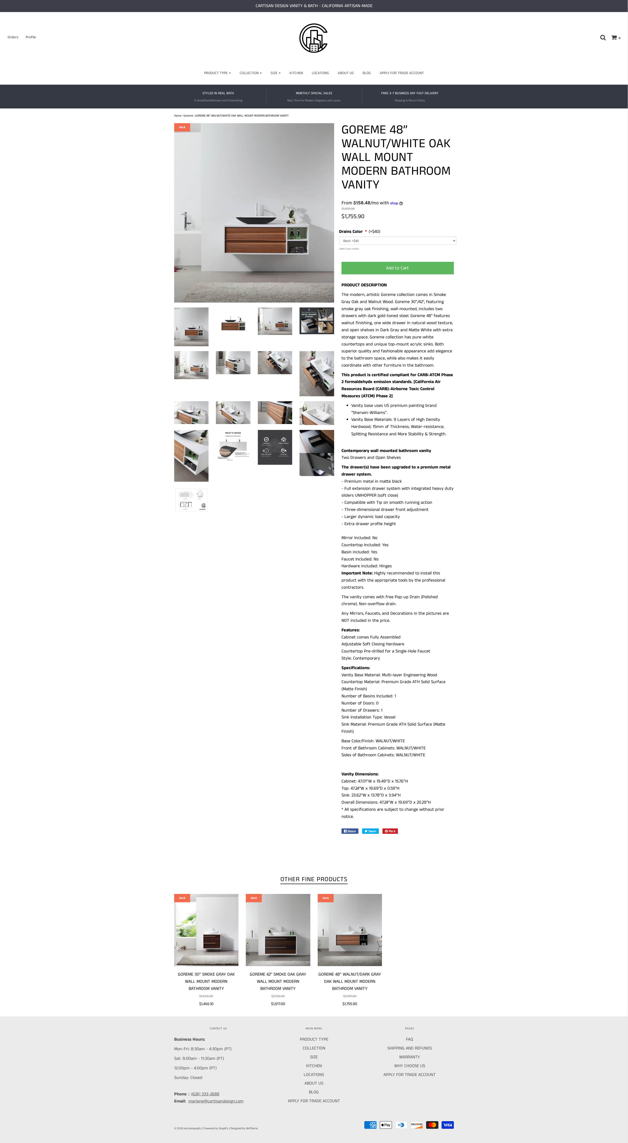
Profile (31, 37)
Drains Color (351, 231)
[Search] (600, 37)
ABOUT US (346, 73)
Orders (13, 37)
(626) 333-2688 (205, 1094)
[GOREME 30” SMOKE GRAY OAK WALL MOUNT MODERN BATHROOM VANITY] (206, 930)
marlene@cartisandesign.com (216, 1101)
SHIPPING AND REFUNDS (409, 1048)
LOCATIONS (320, 73)
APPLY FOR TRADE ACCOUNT (402, 73)
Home (177, 116)
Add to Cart (397, 268)
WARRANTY (409, 1057)
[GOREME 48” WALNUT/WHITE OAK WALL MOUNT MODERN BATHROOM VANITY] (191, 326)
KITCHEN (296, 73)
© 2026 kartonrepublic (187, 1128)
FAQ (409, 1039)
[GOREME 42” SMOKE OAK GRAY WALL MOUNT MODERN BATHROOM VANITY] (278, 930)
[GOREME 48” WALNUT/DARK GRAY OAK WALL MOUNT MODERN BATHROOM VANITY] (350, 930)
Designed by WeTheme (244, 1128)
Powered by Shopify (216, 1128)
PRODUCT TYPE (314, 1039)
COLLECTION (314, 1048)
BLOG (367, 73)
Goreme (188, 116)
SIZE (314, 1057)
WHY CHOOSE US (409, 1066)
